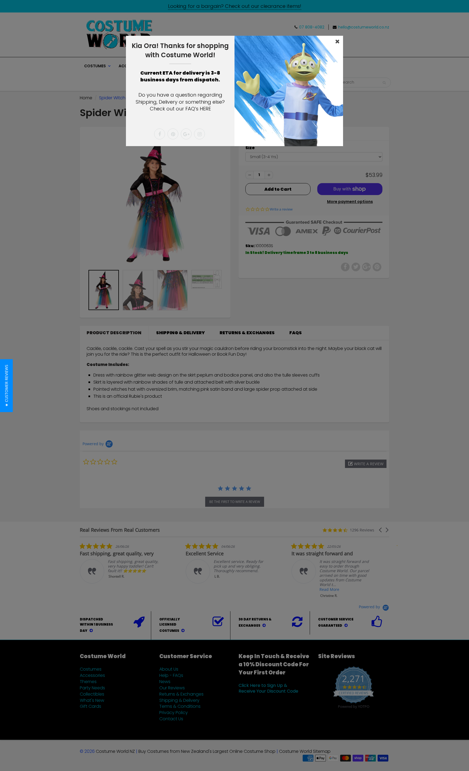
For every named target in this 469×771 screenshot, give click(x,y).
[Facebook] (159, 134)
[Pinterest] (172, 134)
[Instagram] (199, 134)
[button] (6, 385)
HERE (205, 108)
